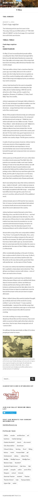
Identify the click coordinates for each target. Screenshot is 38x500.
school (14, 473)
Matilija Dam (26, 459)
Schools (20, 473)
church (19, 442)
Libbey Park (24, 456)
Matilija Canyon (15, 459)
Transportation (25, 480)
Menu (20, 10)
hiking (30, 449)
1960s (6, 435)
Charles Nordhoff (9, 442)
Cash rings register (11, 24)
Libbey (16, 456)
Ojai (29, 466)
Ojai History (11, 2)
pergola (13, 469)
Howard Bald (20, 452)
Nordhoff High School (10, 466)
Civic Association (9, 446)
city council (27, 442)
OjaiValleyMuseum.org (10, 425)
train (17, 480)
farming (18, 449)
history (6, 452)
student (19, 476)
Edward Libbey (8, 449)
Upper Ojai (7, 483)
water (14, 483)
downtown (20, 446)
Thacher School (8, 480)
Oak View (23, 466)
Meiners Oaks (8, 463)
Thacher (27, 476)
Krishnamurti (8, 456)
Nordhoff (18, 463)
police (20, 469)
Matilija (6, 459)
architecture (21, 435)
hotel (12, 452)
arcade (12, 435)
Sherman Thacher (9, 476)
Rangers (6, 473)
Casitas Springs (17, 439)
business (6, 439)
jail (27, 452)
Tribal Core (17, 495)
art (28, 435)
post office (27, 469)
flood (24, 449)
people (6, 469)
